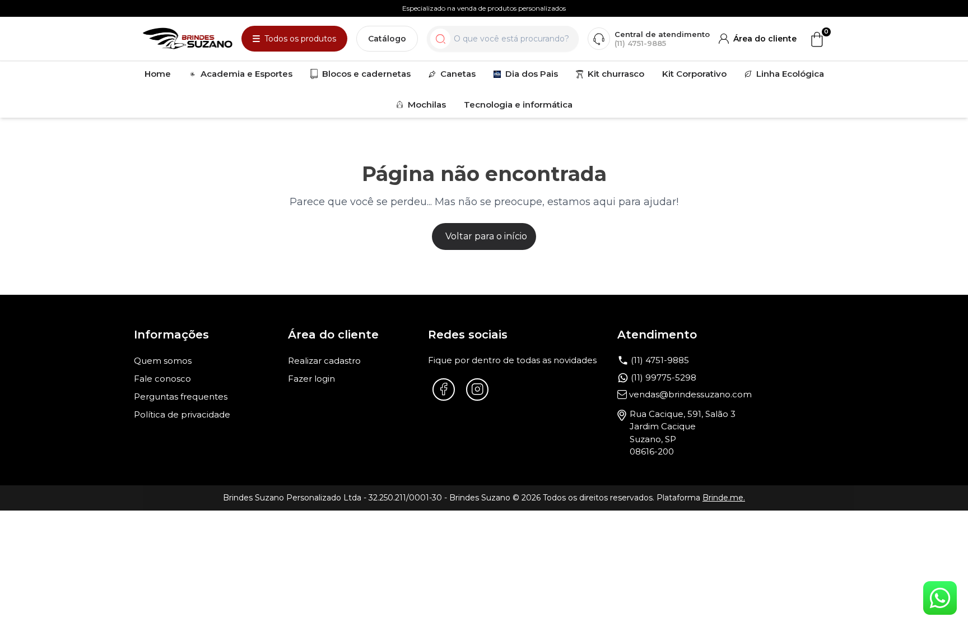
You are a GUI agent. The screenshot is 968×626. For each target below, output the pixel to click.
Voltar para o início (486, 236)
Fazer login (311, 378)
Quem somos (163, 360)
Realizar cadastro (324, 360)
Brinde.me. (723, 498)
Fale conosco (162, 378)
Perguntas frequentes (180, 396)
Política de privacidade (182, 414)
